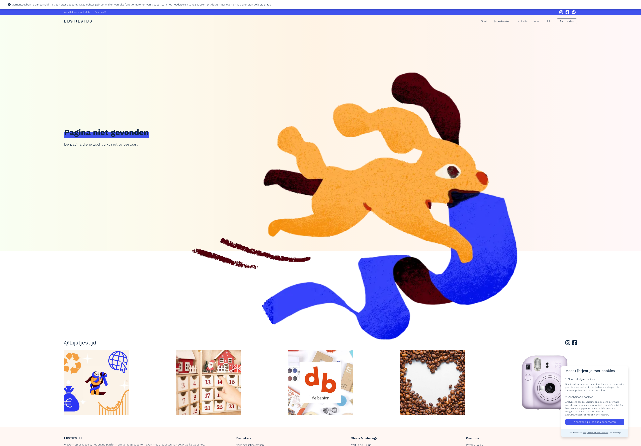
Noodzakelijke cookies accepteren (595, 422)
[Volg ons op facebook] (574, 343)
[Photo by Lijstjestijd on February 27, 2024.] (96, 382)
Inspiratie (521, 21)
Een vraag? (100, 12)
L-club (537, 21)
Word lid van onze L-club (77, 12)
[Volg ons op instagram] (568, 343)
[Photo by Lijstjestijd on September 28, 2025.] (432, 382)
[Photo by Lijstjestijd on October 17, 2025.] (320, 382)
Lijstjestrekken (501, 21)
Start (484, 21)
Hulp (549, 21)
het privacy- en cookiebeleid (595, 433)
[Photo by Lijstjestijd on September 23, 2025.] (544, 382)
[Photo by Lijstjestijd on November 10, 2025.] (208, 382)
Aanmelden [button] (567, 21)
